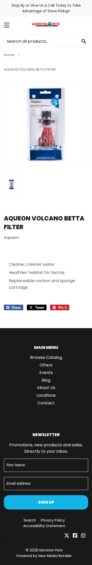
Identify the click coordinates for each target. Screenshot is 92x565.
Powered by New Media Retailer (44, 555)
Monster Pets (51, 550)
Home (9, 54)
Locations (46, 395)
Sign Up (46, 502)
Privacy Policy (53, 520)
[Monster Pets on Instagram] (83, 536)
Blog (46, 380)
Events (46, 372)
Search (30, 520)
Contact (46, 403)
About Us (46, 388)
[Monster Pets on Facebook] (75, 536)
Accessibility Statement (44, 525)
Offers (46, 365)
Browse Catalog (46, 357)
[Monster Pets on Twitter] (66, 536)
